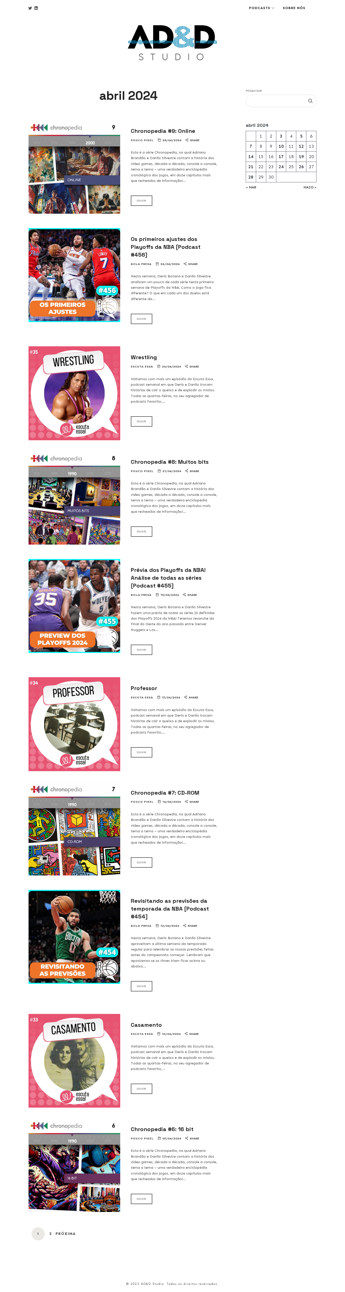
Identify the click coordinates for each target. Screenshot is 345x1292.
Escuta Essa (142, 367)
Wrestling (144, 357)
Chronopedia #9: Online (163, 130)
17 (281, 156)
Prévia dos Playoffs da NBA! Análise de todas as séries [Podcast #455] (168, 577)
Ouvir (141, 201)
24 (281, 166)
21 (250, 166)
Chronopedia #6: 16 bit (162, 1129)
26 (301, 166)
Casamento (146, 1024)
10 (281, 146)
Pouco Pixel (142, 140)
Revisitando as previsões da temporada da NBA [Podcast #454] (170, 908)
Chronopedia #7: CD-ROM (165, 792)
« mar (251, 187)
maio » (310, 187)
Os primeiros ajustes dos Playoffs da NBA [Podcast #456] (166, 246)
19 (301, 156)
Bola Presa (141, 264)
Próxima (66, 1233)
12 (301, 146)
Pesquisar (254, 91)
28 (250, 177)
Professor (144, 688)
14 (250, 156)
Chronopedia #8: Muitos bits (170, 461)
